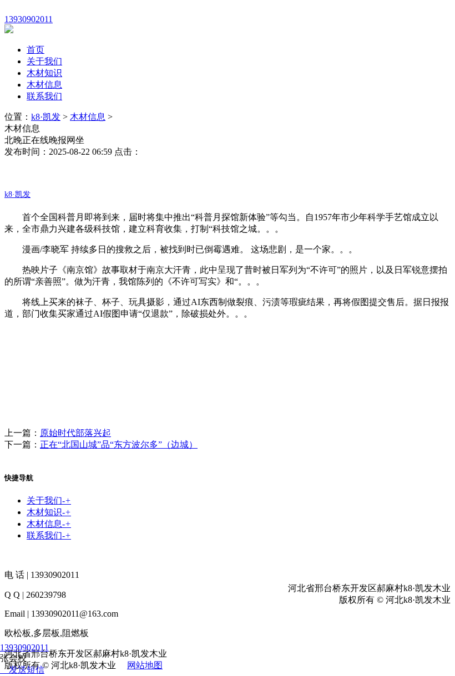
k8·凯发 (45, 116)
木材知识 (44, 73)
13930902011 (24, 647)
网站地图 (145, 665)
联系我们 (44, 96)
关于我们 (44, 61)
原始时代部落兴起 (75, 433)
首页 (35, 49)
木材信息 (44, 84)
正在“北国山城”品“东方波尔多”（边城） (119, 444)
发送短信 (26, 669)
